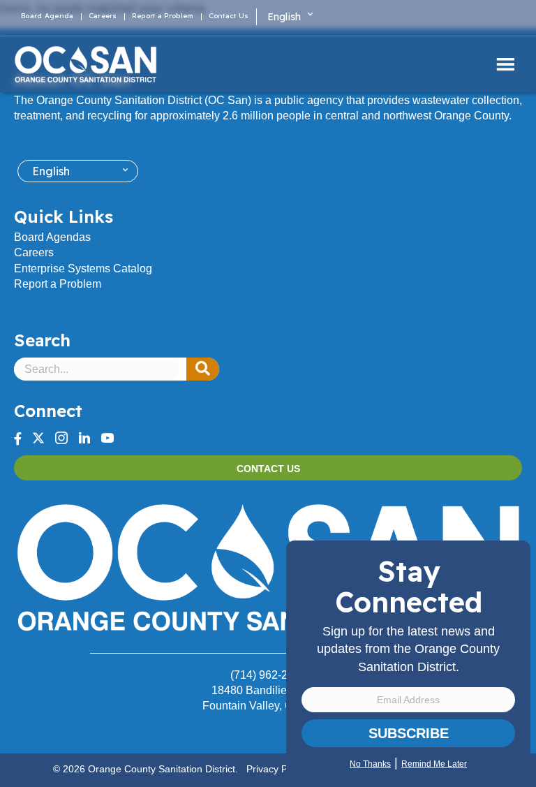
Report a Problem (57, 284)
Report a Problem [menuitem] (163, 16)
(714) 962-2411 (268, 675)
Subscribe (408, 733)
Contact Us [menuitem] (229, 16)
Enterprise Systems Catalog (83, 268)
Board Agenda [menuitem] (47, 16)
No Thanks (370, 764)
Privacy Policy (276, 768)
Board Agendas (52, 237)
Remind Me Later (434, 764)
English (284, 16)
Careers (34, 252)
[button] (202, 369)
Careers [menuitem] (103, 16)
